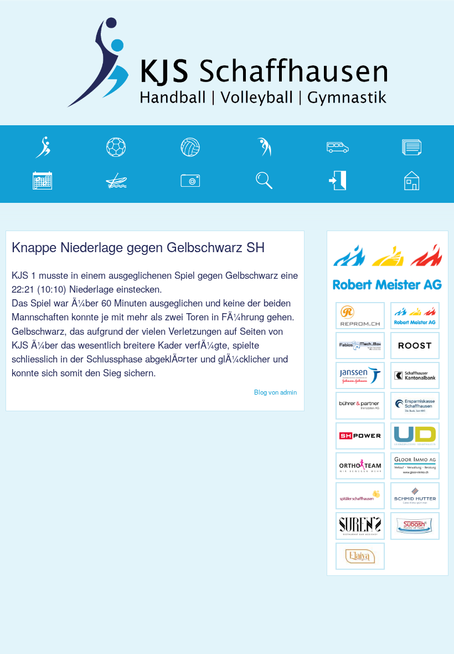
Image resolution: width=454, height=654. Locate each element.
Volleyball (180, 145)
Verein (26, 145)
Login (320, 178)
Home (394, 178)
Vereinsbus (330, 145)
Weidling (104, 178)
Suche (247, 178)
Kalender (31, 178)
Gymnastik (255, 145)
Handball (104, 145)
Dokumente (405, 145)
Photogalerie (186, 178)
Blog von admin (275, 391)
